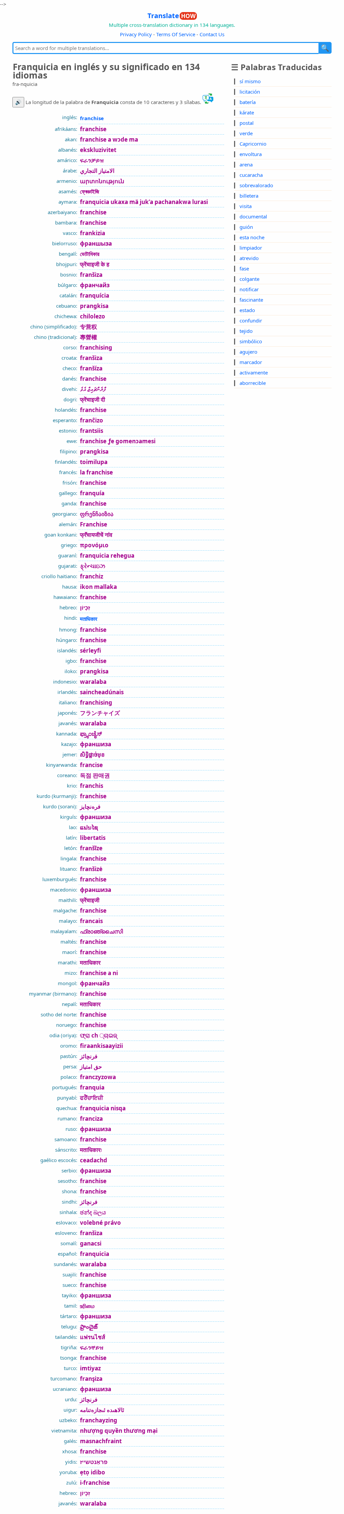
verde (246, 133)
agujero (248, 351)
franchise (92, 118)
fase (244, 268)
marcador (251, 362)
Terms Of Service (175, 34)
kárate (247, 112)
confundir (251, 320)
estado (247, 310)
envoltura (251, 154)
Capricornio (253, 143)
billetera (249, 195)
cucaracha (251, 174)
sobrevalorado (256, 185)
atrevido (249, 258)
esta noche (252, 237)
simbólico (251, 341)
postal (247, 122)
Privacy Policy (136, 34)
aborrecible (253, 383)
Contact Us (212, 34)
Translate (171, 15)
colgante (249, 278)
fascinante (251, 299)
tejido (246, 330)
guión (246, 226)
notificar (249, 289)
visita (246, 206)
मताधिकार (88, 618)
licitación (250, 91)
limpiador (251, 247)
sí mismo (250, 81)
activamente (254, 372)
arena (246, 164)
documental (253, 216)
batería (248, 102)
